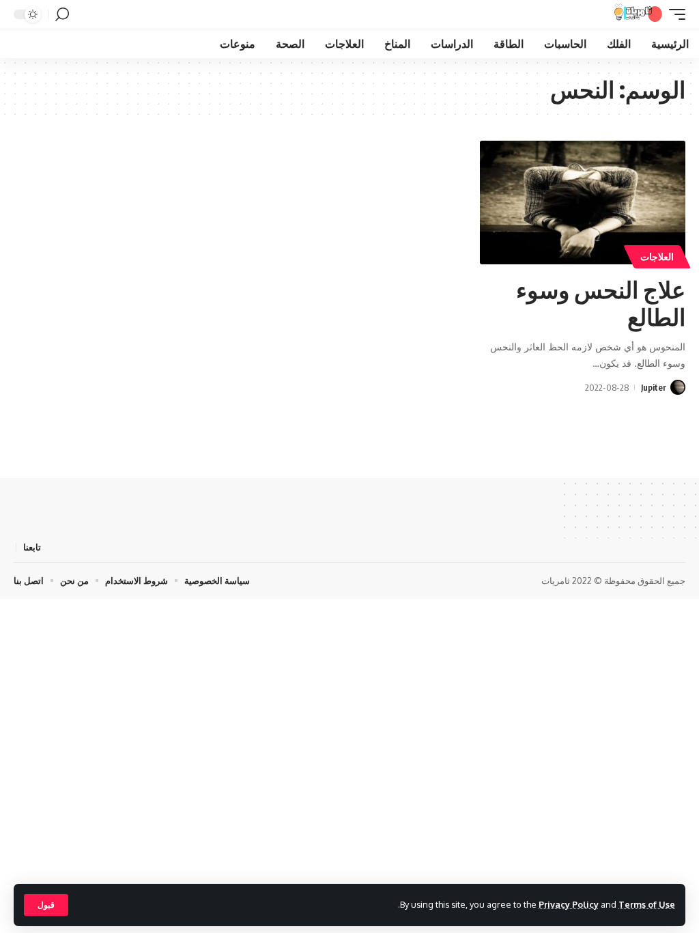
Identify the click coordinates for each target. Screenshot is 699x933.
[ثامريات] (638, 14)
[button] (46, 905)
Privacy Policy (569, 904)
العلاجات (657, 256)
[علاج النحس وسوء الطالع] (582, 202)
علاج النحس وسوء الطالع (600, 303)
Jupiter (653, 387)
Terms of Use (646, 904)
